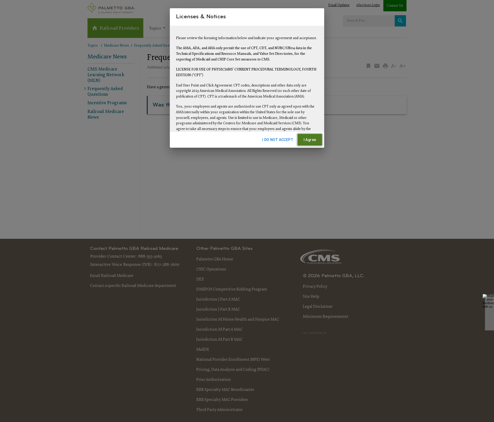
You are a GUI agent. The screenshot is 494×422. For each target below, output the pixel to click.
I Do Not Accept (277, 140)
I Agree (310, 140)
